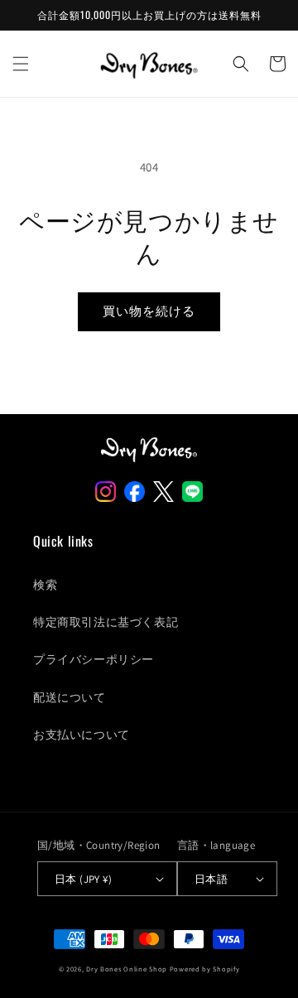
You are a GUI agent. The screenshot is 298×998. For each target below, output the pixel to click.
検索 (45, 584)
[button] (20, 64)
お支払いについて (81, 734)
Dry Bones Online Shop (126, 968)
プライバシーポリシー (93, 659)
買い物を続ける (149, 311)
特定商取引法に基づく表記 (105, 622)
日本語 (211, 879)
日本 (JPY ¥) (83, 879)
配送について (69, 697)
